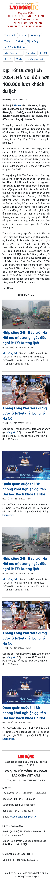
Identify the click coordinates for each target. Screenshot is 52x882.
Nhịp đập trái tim (13, 53)
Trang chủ (9, 35)
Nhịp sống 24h (10, 353)
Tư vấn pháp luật (35, 59)
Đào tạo (23, 35)
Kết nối (8, 59)
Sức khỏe (31, 53)
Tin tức (8, 41)
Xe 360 (44, 53)
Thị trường (32, 41)
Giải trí (19, 41)
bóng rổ (11, 432)
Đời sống (36, 35)
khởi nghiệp (8, 515)
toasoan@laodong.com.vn (23, 816)
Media (19, 59)
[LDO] (26, 315)
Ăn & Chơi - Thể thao (15, 47)
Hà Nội (17, 105)
